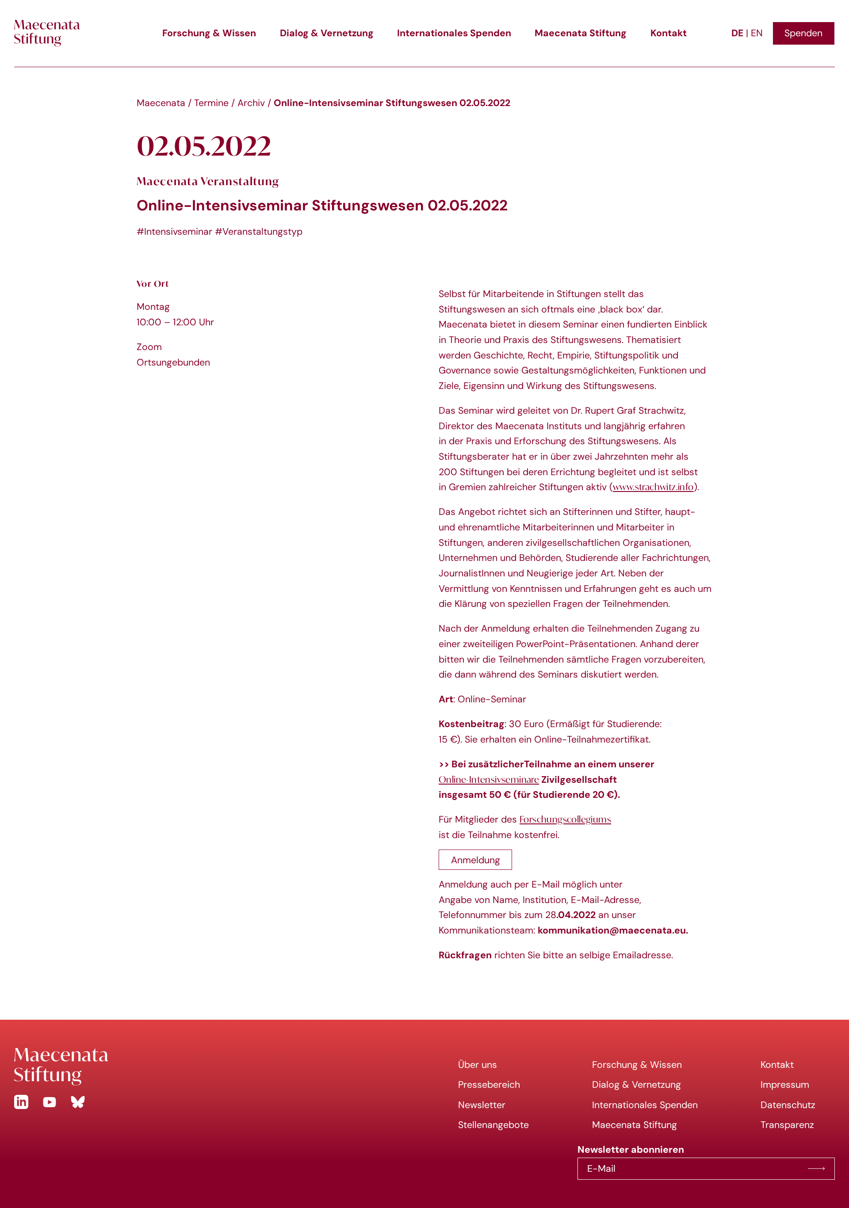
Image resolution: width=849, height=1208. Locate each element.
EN (757, 33)
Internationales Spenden (454, 33)
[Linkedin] (21, 1102)
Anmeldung (475, 859)
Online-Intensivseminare (489, 779)
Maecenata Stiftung (581, 33)
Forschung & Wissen (209, 33)
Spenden (803, 33)
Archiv (251, 103)
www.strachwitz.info (653, 487)
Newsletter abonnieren (816, 1169)
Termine (211, 103)
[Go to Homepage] (212, 1067)
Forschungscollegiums (565, 819)
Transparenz (787, 1125)
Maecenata (161, 103)
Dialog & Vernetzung (327, 33)
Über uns (477, 1065)
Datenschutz (788, 1105)
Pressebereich (489, 1084)
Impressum (785, 1084)
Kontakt (668, 33)
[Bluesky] (78, 1102)
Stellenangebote (493, 1125)
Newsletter (481, 1105)
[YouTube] (49, 1102)
